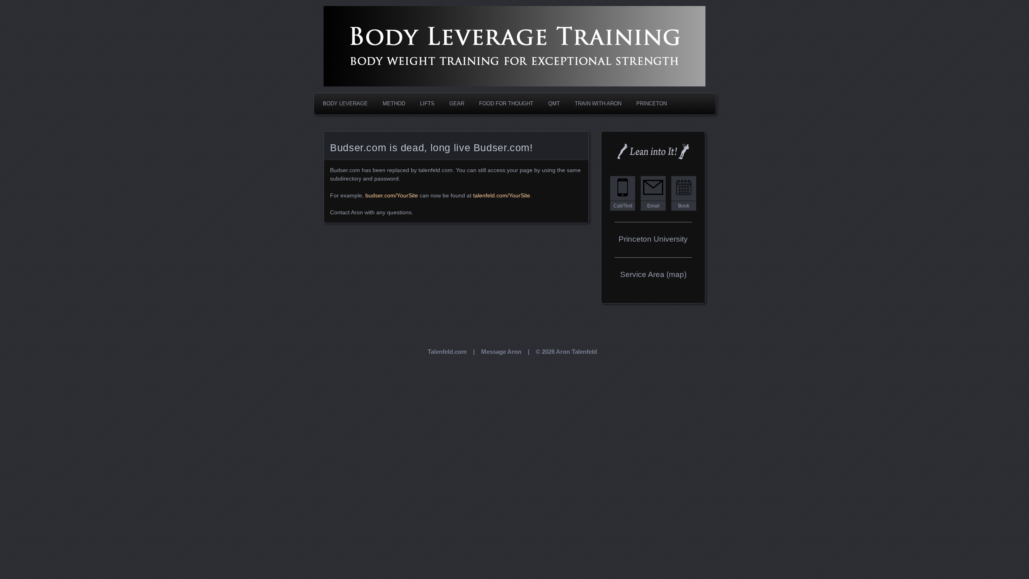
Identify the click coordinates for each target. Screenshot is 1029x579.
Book (683, 206)
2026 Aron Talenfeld (569, 351)
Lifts (427, 104)
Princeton (651, 104)
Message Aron (501, 351)
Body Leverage (345, 104)
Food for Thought (506, 104)
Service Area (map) (653, 274)
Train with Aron (598, 104)
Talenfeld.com (447, 351)
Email (653, 206)
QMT (554, 104)
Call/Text (622, 206)
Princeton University (653, 239)
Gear (456, 104)
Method (394, 104)
